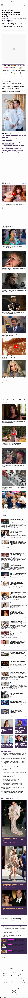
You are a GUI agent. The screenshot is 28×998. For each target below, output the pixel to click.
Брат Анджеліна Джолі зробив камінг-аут (13, 909)
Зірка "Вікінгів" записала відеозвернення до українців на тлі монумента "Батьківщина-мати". (18, 543)
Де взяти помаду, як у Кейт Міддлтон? (12, 150)
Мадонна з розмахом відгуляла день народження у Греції (18, 574)
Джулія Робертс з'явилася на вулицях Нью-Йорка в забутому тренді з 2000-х (18, 674)
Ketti (8, 527)
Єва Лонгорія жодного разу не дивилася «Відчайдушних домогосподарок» (17, 940)
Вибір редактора (7, 798)
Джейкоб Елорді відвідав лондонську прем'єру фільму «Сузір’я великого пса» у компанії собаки (17, 521)
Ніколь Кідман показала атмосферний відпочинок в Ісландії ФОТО (17, 583)
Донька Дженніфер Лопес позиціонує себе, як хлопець (16, 951)
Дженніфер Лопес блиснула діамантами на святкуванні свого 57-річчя (13, 840)
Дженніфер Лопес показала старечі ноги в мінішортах (13, 885)
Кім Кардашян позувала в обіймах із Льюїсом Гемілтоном (18, 603)
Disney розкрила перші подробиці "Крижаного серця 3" (18, 702)
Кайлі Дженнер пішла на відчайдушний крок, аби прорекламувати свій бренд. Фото (17, 613)
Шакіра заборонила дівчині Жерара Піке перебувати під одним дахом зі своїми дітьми (21, 730)
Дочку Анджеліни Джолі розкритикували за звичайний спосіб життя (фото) (16, 946)
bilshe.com (12, 970)
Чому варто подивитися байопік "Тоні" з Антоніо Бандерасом (16, 711)
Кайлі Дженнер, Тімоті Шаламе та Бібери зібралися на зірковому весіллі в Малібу (18, 593)
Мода (17, 618)
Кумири (11, 696)
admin (9, 569)
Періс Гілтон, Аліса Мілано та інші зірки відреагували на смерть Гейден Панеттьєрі (17, 642)
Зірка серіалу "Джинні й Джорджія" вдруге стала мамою (18, 683)
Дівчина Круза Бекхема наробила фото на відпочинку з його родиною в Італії (18, 623)
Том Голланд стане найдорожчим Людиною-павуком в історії (21, 745)
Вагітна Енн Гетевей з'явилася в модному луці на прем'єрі (7, 745)
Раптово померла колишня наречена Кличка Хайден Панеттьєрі (17, 693)
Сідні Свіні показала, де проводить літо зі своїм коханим (16, 633)
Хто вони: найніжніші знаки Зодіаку (11, 148)
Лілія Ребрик (13, 76)
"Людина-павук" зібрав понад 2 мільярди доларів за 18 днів (18, 653)
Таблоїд (3, 18)
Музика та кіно (18, 537)
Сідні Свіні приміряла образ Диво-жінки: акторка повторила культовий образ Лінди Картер (17, 555)
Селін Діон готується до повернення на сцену (16, 565)
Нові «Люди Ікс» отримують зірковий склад (17, 532)
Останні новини (6, 751)
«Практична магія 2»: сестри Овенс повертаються (17, 662)
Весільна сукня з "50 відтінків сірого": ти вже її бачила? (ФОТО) (13, 142)
